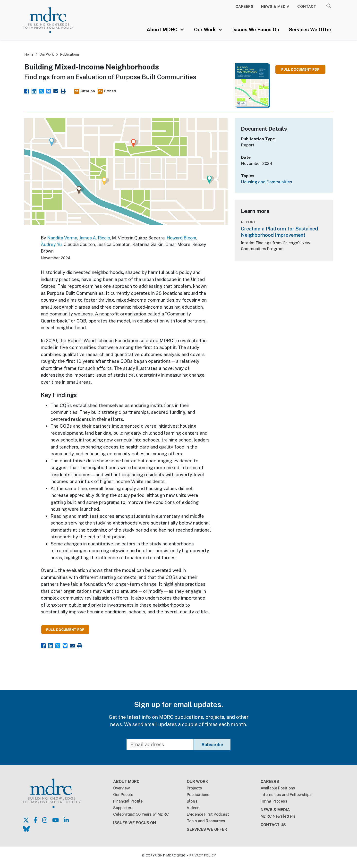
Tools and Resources (206, 821)
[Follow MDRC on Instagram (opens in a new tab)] (44, 820)
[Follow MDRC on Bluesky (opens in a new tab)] (26, 828)
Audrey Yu (51, 244)
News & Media (275, 6)
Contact (306, 6)
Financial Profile (128, 801)
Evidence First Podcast (208, 814)
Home (29, 54)
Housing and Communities (266, 181)
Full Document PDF (300, 70)
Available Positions (278, 788)
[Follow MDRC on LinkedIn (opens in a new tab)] (66, 820)
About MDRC (163, 30)
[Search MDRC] (329, 6)
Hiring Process (274, 801)
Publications (70, 54)
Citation (88, 91)
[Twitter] (41, 90)
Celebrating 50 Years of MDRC (141, 814)
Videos (193, 807)
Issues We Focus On (255, 30)
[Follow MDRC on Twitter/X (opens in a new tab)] (26, 820)
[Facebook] (26, 90)
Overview (121, 788)
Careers (245, 6)
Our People (123, 794)
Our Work (205, 30)
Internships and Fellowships (286, 794)
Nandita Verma (62, 237)
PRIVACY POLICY (202, 855)
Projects (194, 788)
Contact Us (273, 824)
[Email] (55, 90)
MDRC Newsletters (278, 816)
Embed (110, 91)
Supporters (123, 807)
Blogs (192, 801)
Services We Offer (310, 30)
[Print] (63, 90)
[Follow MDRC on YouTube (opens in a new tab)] (55, 820)
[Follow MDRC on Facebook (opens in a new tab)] (35, 820)
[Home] (55, 20)
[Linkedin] (34, 90)
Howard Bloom (181, 237)
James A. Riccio (94, 237)
